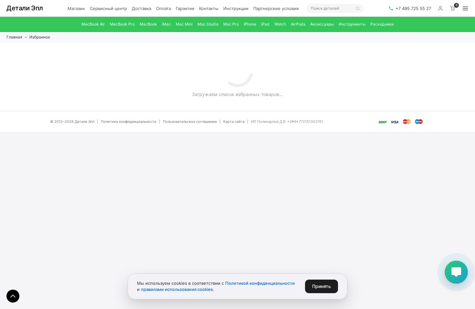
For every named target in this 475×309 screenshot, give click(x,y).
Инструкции (235, 8)
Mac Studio (207, 24)
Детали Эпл (24, 8)
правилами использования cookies (177, 289)
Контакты (208, 8)
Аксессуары (322, 24)
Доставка (141, 8)
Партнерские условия (276, 8)
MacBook (148, 24)
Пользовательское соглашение (190, 121)
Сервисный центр (108, 8)
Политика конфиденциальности (128, 121)
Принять (321, 286)
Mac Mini (184, 24)
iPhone (250, 24)
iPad (265, 24)
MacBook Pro (122, 24)
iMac (166, 24)
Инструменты (352, 24)
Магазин (76, 8)
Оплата (163, 8)
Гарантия (185, 8)
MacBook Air (93, 24)
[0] (453, 8)
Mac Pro (231, 24)
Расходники (382, 24)
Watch (280, 24)
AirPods (298, 24)
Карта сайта (234, 121)
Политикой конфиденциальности (260, 283)
